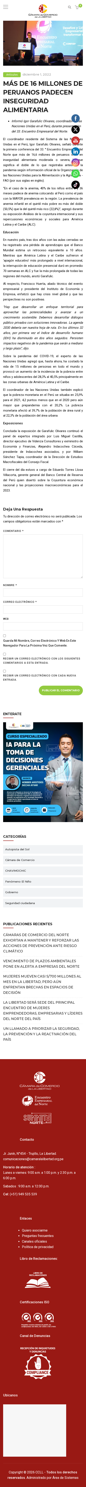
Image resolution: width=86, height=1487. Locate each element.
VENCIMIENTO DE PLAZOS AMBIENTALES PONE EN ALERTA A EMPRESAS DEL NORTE (41, 964)
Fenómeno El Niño (18, 881)
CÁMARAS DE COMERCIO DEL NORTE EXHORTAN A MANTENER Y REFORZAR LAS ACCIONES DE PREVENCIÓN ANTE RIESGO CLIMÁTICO (41, 943)
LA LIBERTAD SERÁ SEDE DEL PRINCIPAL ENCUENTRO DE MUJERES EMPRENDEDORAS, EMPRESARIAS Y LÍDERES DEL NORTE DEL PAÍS (42, 1011)
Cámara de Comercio (20, 860)
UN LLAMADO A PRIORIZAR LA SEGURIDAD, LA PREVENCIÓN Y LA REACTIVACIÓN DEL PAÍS (41, 1034)
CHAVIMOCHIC (15, 870)
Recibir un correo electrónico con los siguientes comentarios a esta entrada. (41, 660)
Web (6, 618)
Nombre (10, 585)
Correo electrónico (20, 601)
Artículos (12, 74)
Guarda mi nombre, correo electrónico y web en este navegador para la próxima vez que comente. (39, 643)
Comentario (13, 531)
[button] (77, 7)
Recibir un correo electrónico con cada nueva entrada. (39, 677)
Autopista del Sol (17, 849)
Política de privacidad (37, 1247)
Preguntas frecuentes (38, 1236)
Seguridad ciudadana (20, 903)
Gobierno (11, 892)
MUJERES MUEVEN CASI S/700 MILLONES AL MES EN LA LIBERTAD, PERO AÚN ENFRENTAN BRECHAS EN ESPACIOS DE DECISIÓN (42, 984)
